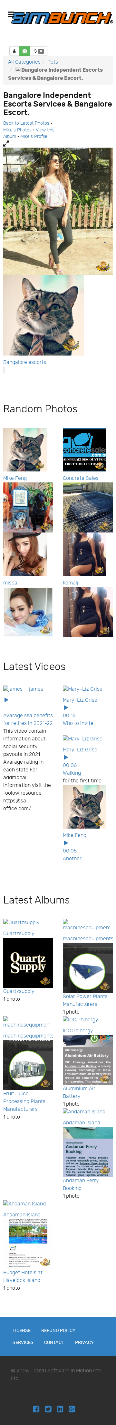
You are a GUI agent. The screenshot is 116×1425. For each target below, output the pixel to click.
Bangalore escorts (24, 362)
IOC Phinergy (78, 1031)
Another (72, 859)
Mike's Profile (33, 136)
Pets (52, 62)
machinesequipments (88, 939)
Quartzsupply (18, 934)
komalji (71, 583)
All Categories (24, 62)
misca (10, 583)
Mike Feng (15, 478)
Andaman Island (81, 1123)
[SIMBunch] (62, 17)
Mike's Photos (17, 130)
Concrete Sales (81, 478)
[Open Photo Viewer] (58, 144)
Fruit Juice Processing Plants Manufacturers (24, 1101)
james (36, 689)
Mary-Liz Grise (80, 700)
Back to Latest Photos (26, 123)
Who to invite (78, 723)
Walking (72, 773)
